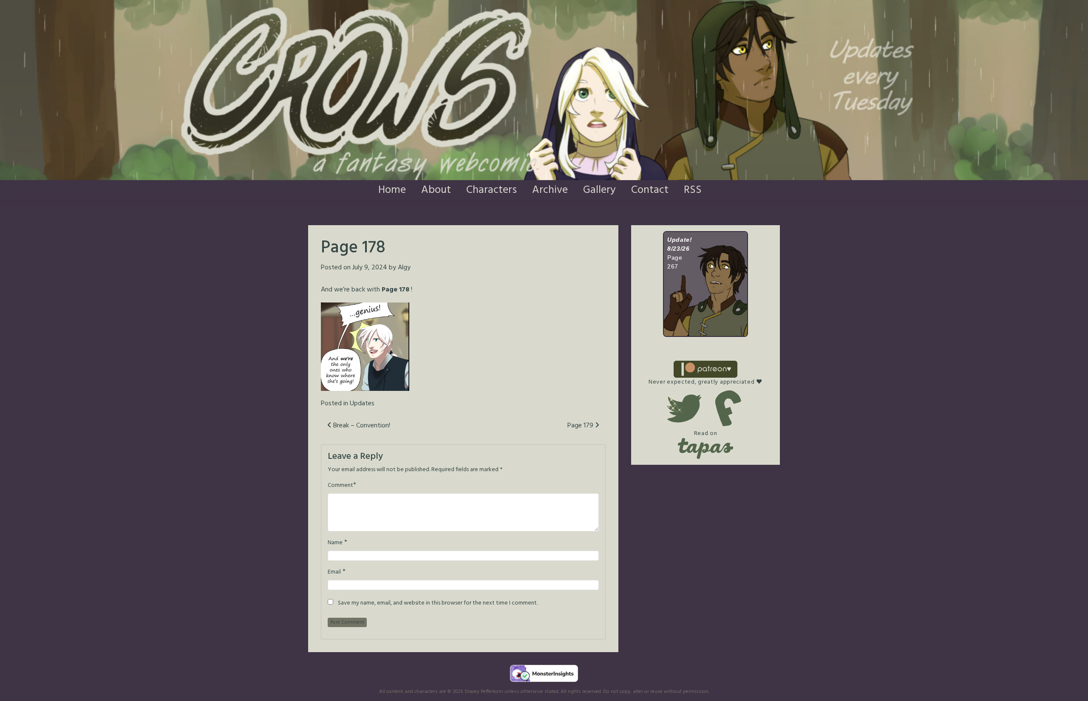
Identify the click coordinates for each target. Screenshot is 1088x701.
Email (334, 572)
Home (392, 190)
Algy (404, 267)
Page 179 (581, 425)
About (436, 190)
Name (335, 543)
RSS (693, 190)
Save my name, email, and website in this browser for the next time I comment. (438, 603)
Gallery (599, 190)
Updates (362, 403)
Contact (650, 190)
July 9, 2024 (369, 267)
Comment (340, 485)
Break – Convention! (361, 425)
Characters (491, 190)
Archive (550, 190)
